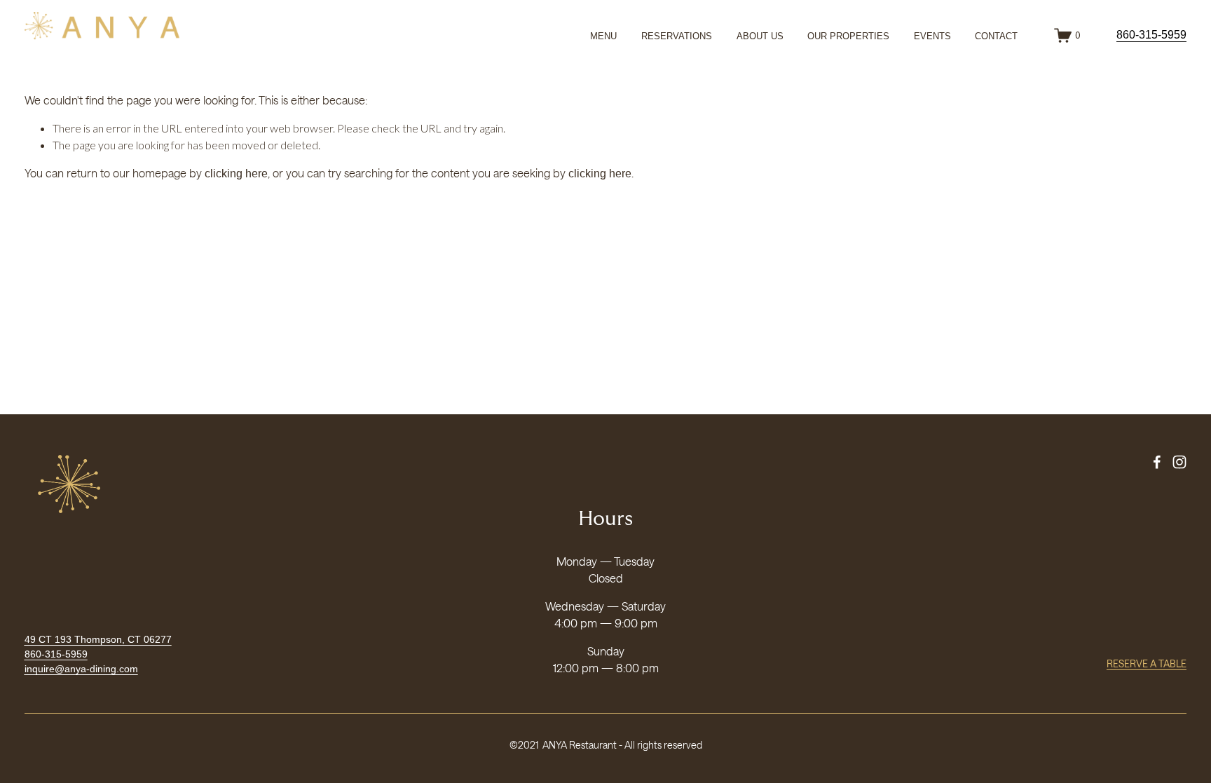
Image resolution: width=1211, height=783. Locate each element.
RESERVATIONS (676, 36)
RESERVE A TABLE (1146, 663)
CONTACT (996, 36)
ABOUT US (760, 36)
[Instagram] (1179, 462)
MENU (603, 36)
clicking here (236, 173)
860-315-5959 (1151, 35)
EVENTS (932, 36)
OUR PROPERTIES (848, 36)
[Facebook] (1157, 462)
